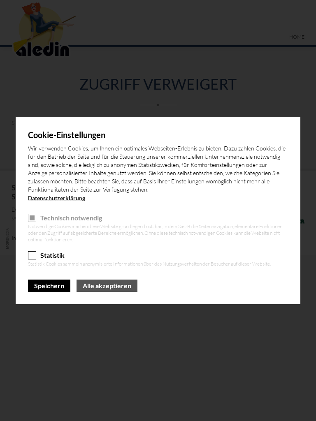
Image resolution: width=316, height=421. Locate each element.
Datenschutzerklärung (56, 197)
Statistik (52, 255)
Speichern (49, 285)
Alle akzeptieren (107, 285)
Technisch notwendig (71, 218)
